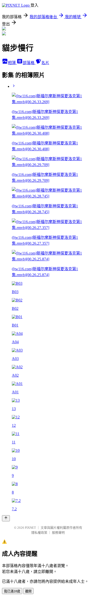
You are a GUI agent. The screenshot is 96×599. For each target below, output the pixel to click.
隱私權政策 (39, 532)
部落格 (29, 63)
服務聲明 (58, 532)
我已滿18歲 (12, 591)
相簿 (12, 63)
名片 (45, 63)
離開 (28, 591)
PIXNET (30, 527)
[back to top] (6, 518)
